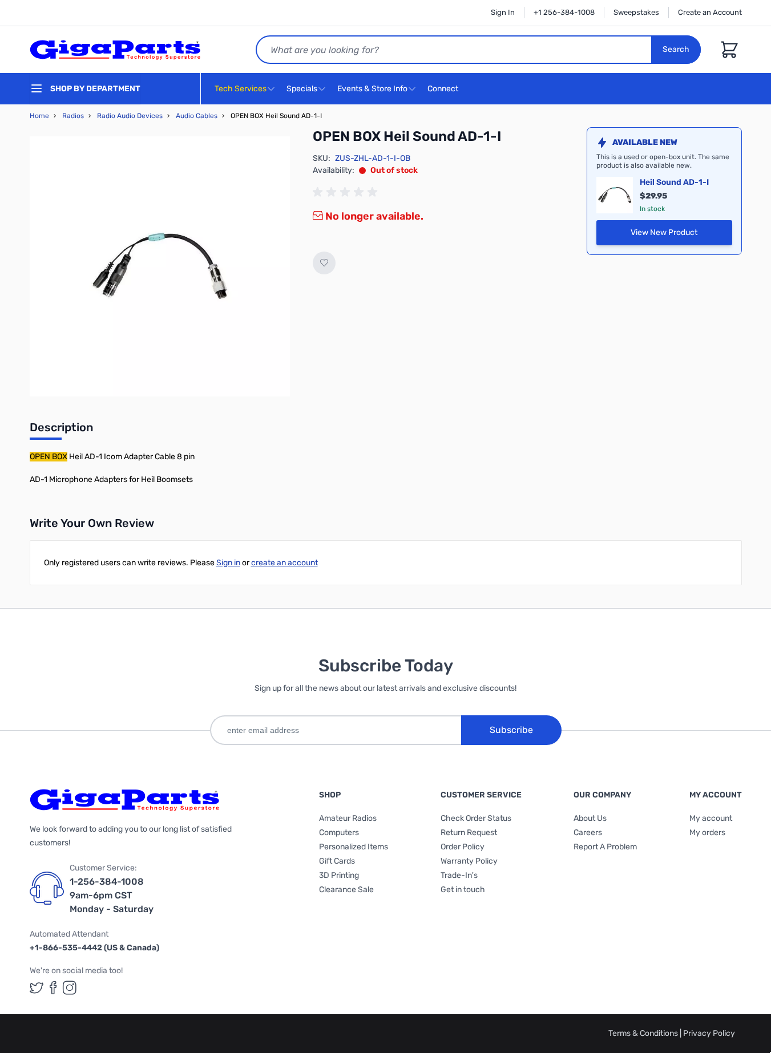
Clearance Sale (346, 889)
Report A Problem (605, 847)
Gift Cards (337, 861)
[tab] (61, 430)
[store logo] (115, 49)
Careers (588, 832)
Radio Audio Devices (130, 116)
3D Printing (339, 875)
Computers (339, 832)
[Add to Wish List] (324, 263)
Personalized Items (353, 847)
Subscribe (511, 729)
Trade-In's (459, 875)
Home (39, 116)
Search (676, 49)
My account (710, 818)
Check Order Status (476, 818)
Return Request (469, 832)
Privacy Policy (709, 1033)
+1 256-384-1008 (564, 12)
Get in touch (463, 889)
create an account (284, 563)
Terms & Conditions (644, 1033)
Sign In (503, 12)
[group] (347, 192)
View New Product (679, 235)
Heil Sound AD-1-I (674, 182)
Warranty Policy (469, 861)
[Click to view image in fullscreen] (160, 266)
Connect (443, 89)
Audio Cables (196, 116)
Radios (73, 116)
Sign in (228, 563)
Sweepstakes (636, 12)
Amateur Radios (348, 818)
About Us (590, 818)
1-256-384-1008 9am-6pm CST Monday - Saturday (112, 895)
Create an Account (710, 12)
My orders (707, 832)
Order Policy (463, 847)
